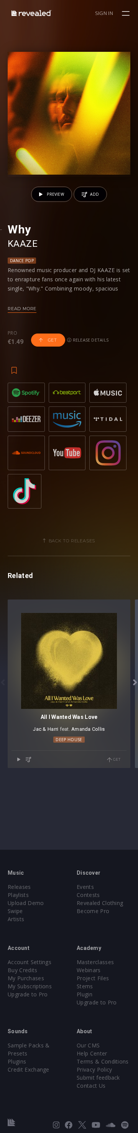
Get (51, 340)
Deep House (69, 739)
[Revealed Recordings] (32, 13)
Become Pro (93, 911)
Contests (88, 894)
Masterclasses (95, 962)
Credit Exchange (28, 1069)
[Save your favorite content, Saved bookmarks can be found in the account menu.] (14, 366)
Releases (19, 886)
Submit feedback (98, 1077)
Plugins (17, 1061)
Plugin (84, 994)
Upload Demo (26, 903)
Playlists (18, 894)
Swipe (15, 911)
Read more (22, 308)
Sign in (104, 13)
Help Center (92, 1053)
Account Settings (29, 962)
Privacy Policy (94, 1069)
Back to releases (72, 540)
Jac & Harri (45, 729)
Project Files (93, 978)
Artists (16, 919)
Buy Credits (23, 970)
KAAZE (23, 243)
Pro (12, 333)
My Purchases (26, 978)
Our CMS (88, 1045)
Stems (85, 986)
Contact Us (91, 1085)
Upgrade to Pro (28, 994)
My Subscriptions (30, 986)
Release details (90, 340)
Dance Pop (22, 260)
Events (85, 886)
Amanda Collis (88, 729)
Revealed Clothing (100, 903)
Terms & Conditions (103, 1061)
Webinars (89, 970)
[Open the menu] (126, 13)
